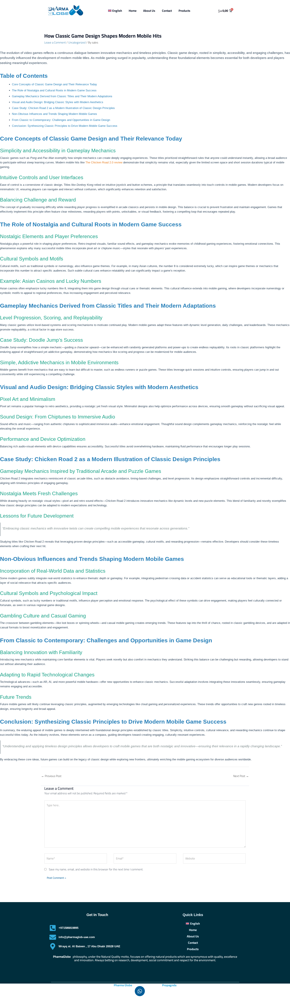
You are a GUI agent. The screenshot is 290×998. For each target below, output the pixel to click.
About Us (149, 10)
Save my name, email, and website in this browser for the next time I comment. (96, 869)
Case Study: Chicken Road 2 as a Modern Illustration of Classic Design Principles (63, 108)
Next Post (241, 776)
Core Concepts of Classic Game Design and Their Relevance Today (54, 84)
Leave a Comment (55, 42)
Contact (167, 10)
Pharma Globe (123, 985)
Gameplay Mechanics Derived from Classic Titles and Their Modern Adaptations (62, 96)
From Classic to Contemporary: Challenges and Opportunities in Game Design (61, 120)
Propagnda (169, 985)
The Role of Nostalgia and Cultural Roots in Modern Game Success (54, 90)
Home (132, 10)
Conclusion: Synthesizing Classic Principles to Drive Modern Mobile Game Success (64, 125)
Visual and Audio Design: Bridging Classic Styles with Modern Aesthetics (57, 102)
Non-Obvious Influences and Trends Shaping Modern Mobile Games (54, 114)
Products (184, 10)
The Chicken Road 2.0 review (103, 162)
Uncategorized (77, 42)
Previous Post (51, 776)
